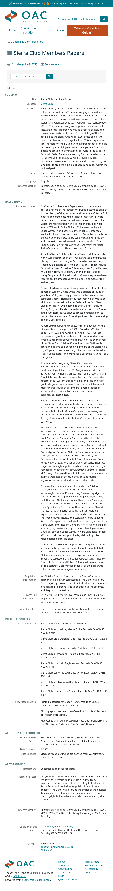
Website (45, 850)
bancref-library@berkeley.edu (57, 846)
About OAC (64, 865)
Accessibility (91, 869)
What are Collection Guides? (87, 30)
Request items (53, 64)
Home (12, 30)
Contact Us (91, 872)
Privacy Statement (95, 865)
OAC (26, 16)
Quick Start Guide (68, 879)
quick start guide (69, 3)
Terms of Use (92, 861)
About (61, 30)
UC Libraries (19, 876)
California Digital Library (36, 879)
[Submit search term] (104, 19)
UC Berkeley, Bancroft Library (27, 41)
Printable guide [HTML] (24, 64)
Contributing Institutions (29, 30)
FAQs (61, 876)
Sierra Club (47, 104)
